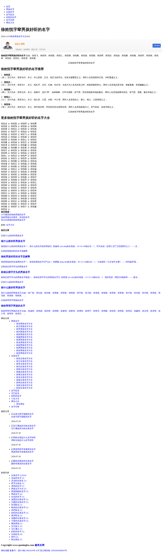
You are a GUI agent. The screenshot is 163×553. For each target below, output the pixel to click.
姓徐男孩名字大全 (18, 36)
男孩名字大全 (18, 489)
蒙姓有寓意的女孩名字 (21, 464)
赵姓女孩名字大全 (24, 380)
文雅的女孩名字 (19, 502)
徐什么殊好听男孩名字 (13, 241)
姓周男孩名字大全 (24, 348)
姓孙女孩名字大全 (24, 388)
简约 (14, 537)
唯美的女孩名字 (19, 507)
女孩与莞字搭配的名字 (21, 417)
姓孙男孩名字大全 (24, 353)
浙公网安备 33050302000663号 (53, 550)
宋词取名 (16, 505)
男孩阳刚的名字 (19, 491)
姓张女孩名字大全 (24, 358)
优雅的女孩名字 (19, 518)
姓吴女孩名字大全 (24, 377)
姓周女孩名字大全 (24, 382)
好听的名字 (11, 17)
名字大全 (10, 225)
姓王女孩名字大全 (24, 361)
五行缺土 (16, 526)
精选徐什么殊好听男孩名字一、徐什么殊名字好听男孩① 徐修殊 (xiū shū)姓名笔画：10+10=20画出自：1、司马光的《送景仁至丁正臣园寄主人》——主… (70, 246)
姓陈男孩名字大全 (24, 334)
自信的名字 (17, 497)
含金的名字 (17, 478)
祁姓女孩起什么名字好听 (22, 440)
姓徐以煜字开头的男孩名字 (15, 272)
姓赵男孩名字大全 (24, 345)
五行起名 (15, 393)
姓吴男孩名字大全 (24, 342)
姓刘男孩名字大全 (24, 332)
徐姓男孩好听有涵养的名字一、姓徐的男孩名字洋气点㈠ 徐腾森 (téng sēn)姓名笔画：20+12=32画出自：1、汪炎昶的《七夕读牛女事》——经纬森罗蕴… (69, 262)
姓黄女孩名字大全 (24, 374)
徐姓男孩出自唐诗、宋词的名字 (15, 217)
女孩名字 (10, 12)
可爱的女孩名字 (19, 521)
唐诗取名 (16, 515)
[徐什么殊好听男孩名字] (12, 236)
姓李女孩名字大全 (24, 364)
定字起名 (10, 15)
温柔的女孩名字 (19, 499)
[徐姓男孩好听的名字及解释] (14, 251)
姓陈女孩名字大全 (24, 369)
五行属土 (16, 529)
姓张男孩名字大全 (24, 324)
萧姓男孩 (16, 523)
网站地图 (5, 550)
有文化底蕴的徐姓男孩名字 (13, 220)
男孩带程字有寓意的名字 (22, 452)
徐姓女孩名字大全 (24, 385)
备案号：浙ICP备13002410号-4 (23, 550)
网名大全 (10, 23)
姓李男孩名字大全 (24, 329)
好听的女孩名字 (19, 513)
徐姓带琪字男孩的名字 (13, 305)
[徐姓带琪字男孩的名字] (12, 300)
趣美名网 (39, 545)
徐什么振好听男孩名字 (13, 287)
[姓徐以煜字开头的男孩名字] (14, 266)
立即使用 (156, 46)
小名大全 (15, 399)
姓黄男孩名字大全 (24, 340)
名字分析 (10, 20)
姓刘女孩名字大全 (24, 366)
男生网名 (20, 404)
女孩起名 (16, 534)
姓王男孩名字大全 (24, 326)
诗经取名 (16, 510)
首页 (8, 6)
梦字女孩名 (17, 483)
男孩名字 (10, 9)
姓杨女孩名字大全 (24, 372)
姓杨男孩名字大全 (24, 337)
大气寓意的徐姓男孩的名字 (13, 214)
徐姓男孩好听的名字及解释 (15, 256)
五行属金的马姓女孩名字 (22, 428)
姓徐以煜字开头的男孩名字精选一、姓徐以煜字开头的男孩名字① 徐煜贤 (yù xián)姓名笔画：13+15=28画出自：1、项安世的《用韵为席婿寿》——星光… (70, 277)
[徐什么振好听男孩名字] (12, 282)
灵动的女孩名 (18, 481)
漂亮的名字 (17, 486)
